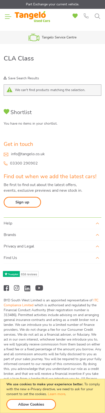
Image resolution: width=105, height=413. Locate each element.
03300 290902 (24, 163)
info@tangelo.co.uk (28, 154)
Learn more (56, 394)
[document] (53, 396)
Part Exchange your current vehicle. (52, 4)
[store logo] (32, 19)
